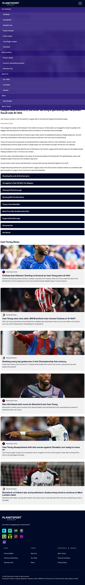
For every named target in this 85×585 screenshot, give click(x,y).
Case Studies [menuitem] (7, 101)
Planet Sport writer (11, 272)
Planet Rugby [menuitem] (7, 36)
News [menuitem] (4, 96)
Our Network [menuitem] (6, 9)
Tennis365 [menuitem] (6, 47)
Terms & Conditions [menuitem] (64, 558)
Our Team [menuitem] (6, 79)
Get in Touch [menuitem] (6, 106)
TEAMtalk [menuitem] (6, 14)
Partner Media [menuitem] (8, 58)
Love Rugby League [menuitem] (10, 41)
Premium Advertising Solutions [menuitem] (13, 63)
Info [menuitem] (33, 548)
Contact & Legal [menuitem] (67, 548)
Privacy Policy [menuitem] (62, 562)
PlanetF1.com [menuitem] (7, 25)
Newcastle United (7, 123)
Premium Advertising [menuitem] (11, 558)
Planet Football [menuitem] (8, 31)
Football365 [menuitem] (7, 20)
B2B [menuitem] (6, 548)
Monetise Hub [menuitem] (8, 68)
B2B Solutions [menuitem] (7, 52)
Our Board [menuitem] (6, 85)
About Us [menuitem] (5, 74)
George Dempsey (11, 315)
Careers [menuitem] (5, 90)
